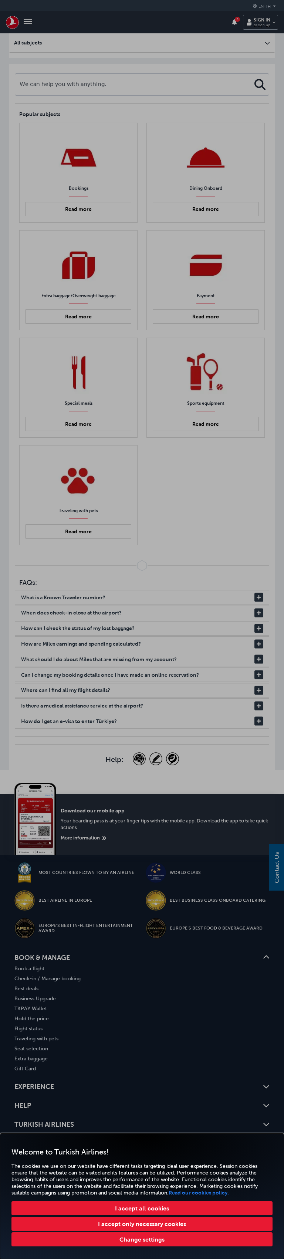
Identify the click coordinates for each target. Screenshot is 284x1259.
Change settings (142, 1239)
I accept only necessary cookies (142, 1223)
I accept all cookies (142, 1208)
